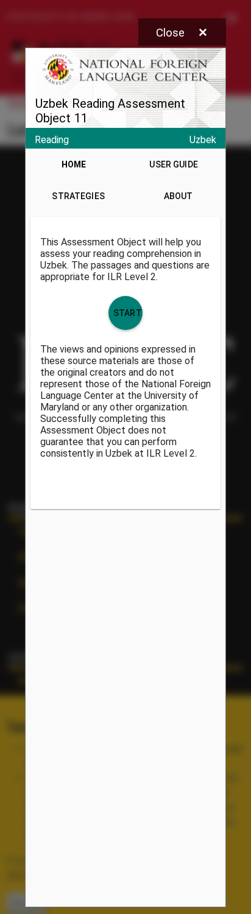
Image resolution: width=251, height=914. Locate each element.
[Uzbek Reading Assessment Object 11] (125, 477)
